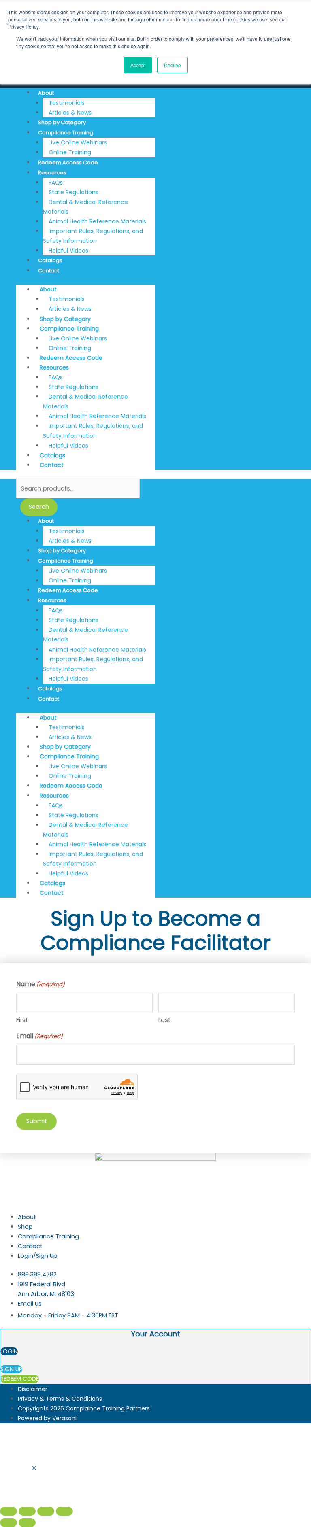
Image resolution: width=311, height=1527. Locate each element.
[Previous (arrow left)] (8, 1522)
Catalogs (50, 260)
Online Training (70, 152)
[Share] (45, 1511)
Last (164, 1019)
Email (39, 1036)
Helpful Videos (68, 250)
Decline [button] (172, 65)
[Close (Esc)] (64, 1511)
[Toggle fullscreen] (27, 1511)
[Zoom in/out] (8, 1511)
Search (39, 507)
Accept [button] (137, 65)
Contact (48, 270)
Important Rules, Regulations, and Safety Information (93, 236)
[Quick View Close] (34, 1468)
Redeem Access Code (68, 162)
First (22, 1019)
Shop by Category (62, 122)
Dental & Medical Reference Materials (85, 207)
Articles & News (70, 112)
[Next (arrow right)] (27, 1522)
